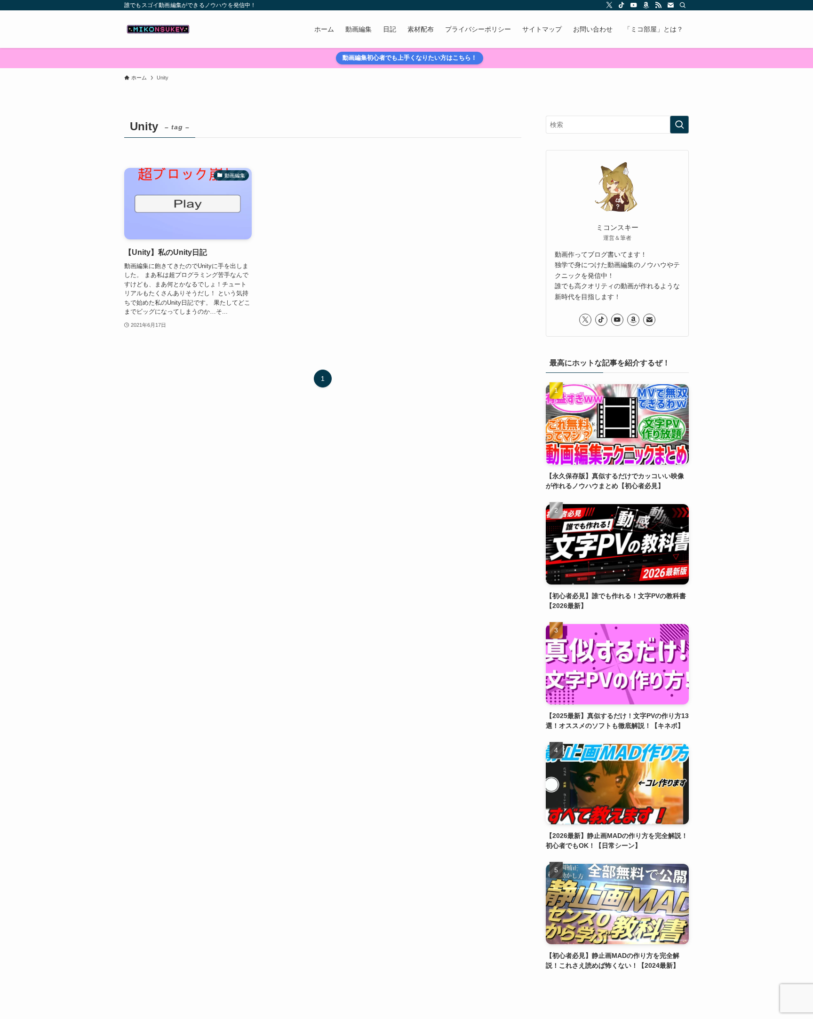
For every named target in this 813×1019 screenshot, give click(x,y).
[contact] (670, 5)
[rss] (658, 5)
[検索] (683, 5)
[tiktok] (621, 5)
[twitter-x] (609, 5)
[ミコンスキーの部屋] (158, 29)
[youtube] (634, 5)
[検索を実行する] (679, 125)
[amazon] (646, 5)
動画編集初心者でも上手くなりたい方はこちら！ (410, 57)
